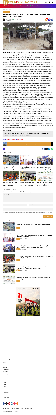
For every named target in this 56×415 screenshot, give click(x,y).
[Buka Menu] (49, 2)
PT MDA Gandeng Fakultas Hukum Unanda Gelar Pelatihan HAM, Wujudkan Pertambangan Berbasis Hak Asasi (27, 184)
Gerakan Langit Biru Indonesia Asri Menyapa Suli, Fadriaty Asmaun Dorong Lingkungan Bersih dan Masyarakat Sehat (45, 167)
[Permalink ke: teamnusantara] (4, 19)
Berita (4, 11)
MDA (5, 382)
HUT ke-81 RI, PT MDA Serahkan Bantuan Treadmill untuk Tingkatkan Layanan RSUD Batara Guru (27, 167)
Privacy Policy (6, 397)
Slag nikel (20, 139)
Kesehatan (5, 371)
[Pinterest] (9, 403)
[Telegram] (49, 149)
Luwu (14, 139)
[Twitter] (46, 149)
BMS (9, 139)
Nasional (5, 367)
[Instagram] (14, 403)
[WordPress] (12, 403)
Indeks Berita (6, 392)
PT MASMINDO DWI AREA (10, 380)
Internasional (6, 369)
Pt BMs (5, 386)
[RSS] (17, 403)
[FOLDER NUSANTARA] (20, 2)
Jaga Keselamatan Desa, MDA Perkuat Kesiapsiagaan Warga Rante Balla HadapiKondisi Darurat (11, 184)
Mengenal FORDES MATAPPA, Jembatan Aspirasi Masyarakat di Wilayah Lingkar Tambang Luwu (44, 184)
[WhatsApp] (52, 149)
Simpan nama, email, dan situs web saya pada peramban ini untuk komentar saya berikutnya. (28, 212)
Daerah (8, 11)
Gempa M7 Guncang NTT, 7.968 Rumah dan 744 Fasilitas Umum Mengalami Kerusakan (10, 167)
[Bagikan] (52, 20)
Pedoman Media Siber (8, 395)
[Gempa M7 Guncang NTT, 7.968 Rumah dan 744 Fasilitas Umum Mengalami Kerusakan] (11, 160)
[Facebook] (43, 149)
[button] (46, 2)
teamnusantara (9, 19)
